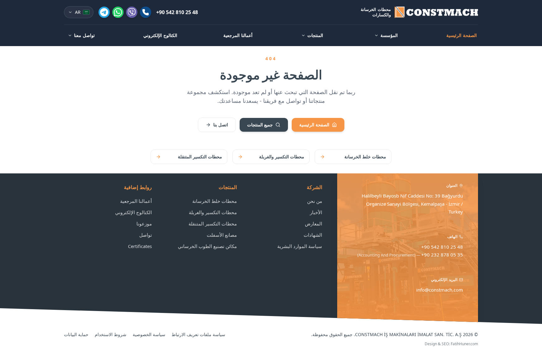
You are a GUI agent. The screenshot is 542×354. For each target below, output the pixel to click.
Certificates (140, 246)
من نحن (314, 201)
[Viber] (131, 12)
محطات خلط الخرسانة (365, 157)
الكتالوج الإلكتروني (160, 35)
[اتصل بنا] (145, 12)
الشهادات (313, 235)
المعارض (313, 223)
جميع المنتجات (260, 125)
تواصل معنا (84, 35)
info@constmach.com (439, 290)
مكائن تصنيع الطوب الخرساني (207, 246)
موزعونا (144, 223)
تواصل (145, 235)
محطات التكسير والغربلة (281, 157)
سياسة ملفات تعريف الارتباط (198, 334)
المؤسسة (389, 35)
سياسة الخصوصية (149, 334)
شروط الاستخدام (110, 334)
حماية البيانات (76, 334)
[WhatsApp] (118, 12)
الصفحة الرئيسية (461, 35)
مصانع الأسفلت (222, 235)
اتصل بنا (220, 125)
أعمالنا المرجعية (237, 35)
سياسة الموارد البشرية (299, 246)
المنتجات (315, 35)
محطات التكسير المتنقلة (200, 157)
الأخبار (316, 212)
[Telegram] (104, 12)
